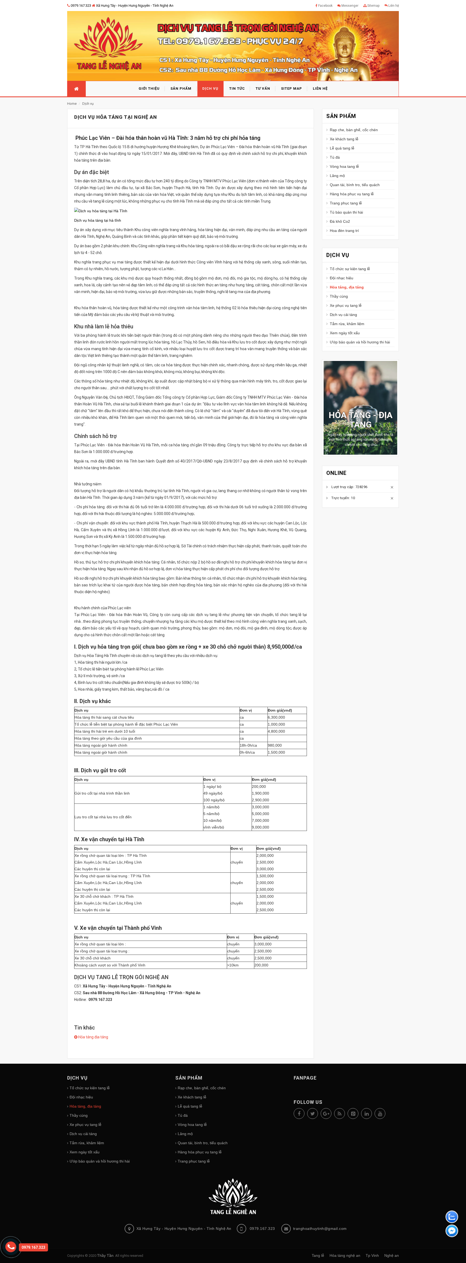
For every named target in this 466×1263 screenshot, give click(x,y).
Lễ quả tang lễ (342, 148)
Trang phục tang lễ (346, 203)
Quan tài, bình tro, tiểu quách (355, 185)
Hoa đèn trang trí (344, 230)
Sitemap (372, 6)
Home (72, 104)
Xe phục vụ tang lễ (346, 305)
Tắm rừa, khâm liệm (347, 324)
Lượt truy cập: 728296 (349, 503)
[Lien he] (12, 1248)
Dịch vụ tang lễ (363, 440)
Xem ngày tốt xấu (345, 333)
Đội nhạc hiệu (341, 278)
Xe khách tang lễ (344, 139)
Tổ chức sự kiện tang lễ (350, 269)
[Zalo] (452, 1217)
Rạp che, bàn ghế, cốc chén (354, 130)
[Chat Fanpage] (452, 1231)
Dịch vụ (88, 104)
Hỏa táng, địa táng (347, 287)
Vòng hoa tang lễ (344, 166)
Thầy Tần (105, 1255)
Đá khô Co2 (340, 221)
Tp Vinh (372, 1255)
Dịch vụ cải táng (343, 314)
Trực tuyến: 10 (343, 514)
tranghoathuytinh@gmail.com (320, 1228)
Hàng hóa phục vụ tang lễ (352, 194)
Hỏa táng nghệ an (345, 1255)
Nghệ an (391, 1255)
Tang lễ (318, 1255)
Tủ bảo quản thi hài (346, 212)
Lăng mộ (337, 175)
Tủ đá (335, 157)
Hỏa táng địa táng (92, 1037)
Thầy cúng (339, 296)
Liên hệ (393, 6)
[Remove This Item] (392, 503)
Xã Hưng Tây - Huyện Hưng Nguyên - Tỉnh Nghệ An (134, 6)
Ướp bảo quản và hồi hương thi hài (360, 342)
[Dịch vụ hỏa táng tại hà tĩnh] (100, 210)
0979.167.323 (80, 6)
